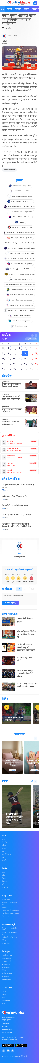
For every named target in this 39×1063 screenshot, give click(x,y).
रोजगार (4, 878)
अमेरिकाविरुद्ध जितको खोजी (25, 659)
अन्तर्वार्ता (4, 848)
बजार (3, 872)
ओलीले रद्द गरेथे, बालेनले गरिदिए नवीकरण (16, 514)
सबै (32, 781)
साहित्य (4, 845)
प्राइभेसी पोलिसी (6, 1000)
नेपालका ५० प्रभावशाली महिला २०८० (9, 933)
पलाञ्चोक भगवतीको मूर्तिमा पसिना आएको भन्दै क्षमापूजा (18, 486)
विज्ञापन (4, 997)
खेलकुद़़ (4, 851)
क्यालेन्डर (6, 335)
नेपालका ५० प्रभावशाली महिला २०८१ (9, 929)
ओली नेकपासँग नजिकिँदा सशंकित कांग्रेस (11, 423)
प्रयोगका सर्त (5, 994)
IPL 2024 (4, 907)
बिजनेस (26, 9)
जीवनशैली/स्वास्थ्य (6, 854)
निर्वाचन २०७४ (6, 967)
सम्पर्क (3, 1003)
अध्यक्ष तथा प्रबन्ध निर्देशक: (8, 1017)
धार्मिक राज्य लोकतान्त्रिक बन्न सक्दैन (14, 496)
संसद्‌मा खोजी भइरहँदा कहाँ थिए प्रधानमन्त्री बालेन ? (11, 385)
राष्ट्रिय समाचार (5, 419)
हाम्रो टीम (4, 991)
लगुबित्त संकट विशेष (7, 958)
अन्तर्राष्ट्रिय (4, 860)
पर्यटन (3, 875)
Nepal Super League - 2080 (10, 913)
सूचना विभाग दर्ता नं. (7, 1030)
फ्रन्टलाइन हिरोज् (6, 943)
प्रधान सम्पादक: (5, 1023)
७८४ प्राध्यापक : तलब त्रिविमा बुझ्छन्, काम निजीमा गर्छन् (12, 398)
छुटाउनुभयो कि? (5, 382)
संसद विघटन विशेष (7, 961)
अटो (3, 884)
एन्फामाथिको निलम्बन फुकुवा (25, 620)
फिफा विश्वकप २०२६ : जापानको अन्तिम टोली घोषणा (25, 673)
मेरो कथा (4, 940)
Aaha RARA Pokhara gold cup (10, 910)
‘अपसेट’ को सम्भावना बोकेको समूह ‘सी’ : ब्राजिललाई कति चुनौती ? (26, 647)
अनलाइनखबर (12, 36)
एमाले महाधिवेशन (6, 979)
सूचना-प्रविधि (5, 887)
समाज (3, 839)
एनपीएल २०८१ (6, 899)
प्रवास (3, 857)
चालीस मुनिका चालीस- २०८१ (9, 937)
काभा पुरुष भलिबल (9, 169)
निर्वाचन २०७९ (5, 976)
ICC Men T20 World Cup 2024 (9, 903)
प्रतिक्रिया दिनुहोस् (10, 603)
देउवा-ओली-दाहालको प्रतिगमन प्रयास (15, 505)
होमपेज (9, 9)
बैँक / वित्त (4, 881)
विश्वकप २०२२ (5, 916)
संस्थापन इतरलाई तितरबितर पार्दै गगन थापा (12, 410)
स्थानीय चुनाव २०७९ (7, 973)
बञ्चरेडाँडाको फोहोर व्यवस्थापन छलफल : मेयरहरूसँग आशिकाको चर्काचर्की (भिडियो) (16, 525)
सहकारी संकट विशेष (7, 955)
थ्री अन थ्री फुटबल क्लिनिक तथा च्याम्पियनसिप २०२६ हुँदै (26, 634)
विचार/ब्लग (5, 842)
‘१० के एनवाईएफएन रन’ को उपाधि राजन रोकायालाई (27, 685)
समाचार (18, 9)
